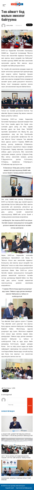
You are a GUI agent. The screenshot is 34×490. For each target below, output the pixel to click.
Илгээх (30, 405)
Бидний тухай (10, 488)
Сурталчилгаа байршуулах (24, 488)
